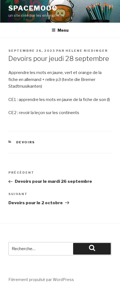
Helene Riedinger (87, 51)
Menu (63, 30)
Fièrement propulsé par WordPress (41, 279)
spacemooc (32, 8)
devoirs (25, 142)
